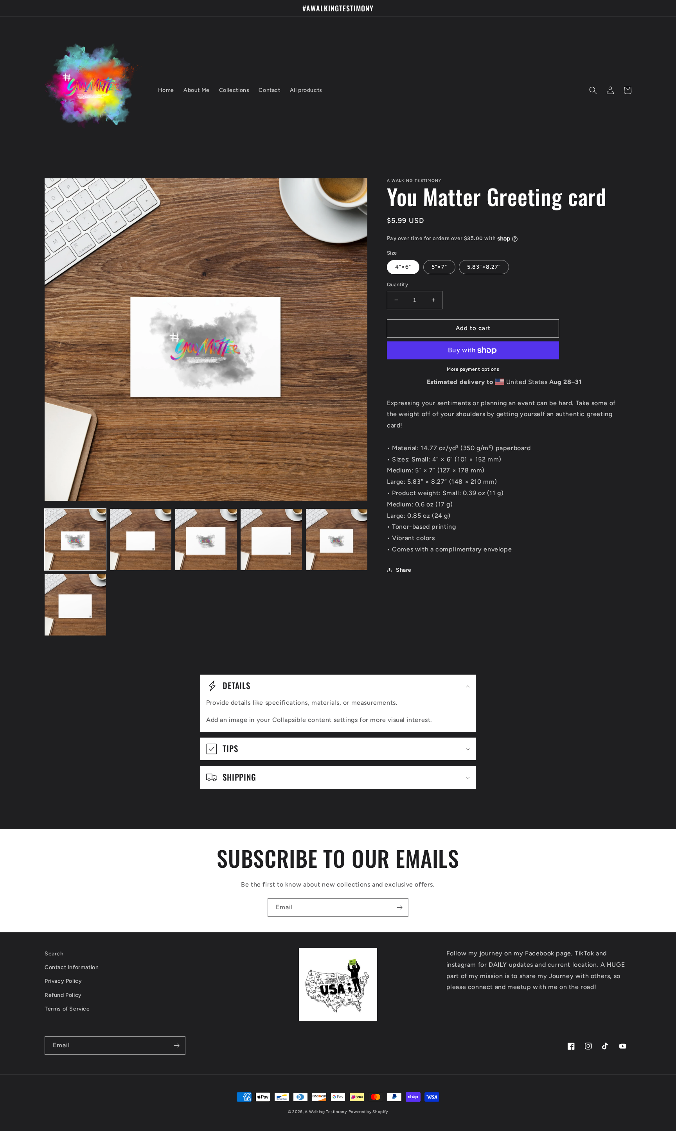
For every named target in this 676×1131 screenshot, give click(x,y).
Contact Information (72, 967)
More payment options (473, 369)
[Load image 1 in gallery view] (75, 539)
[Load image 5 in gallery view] (336, 539)
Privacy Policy (63, 981)
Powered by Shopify (368, 1111)
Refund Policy (63, 995)
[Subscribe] (399, 907)
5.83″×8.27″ (484, 267)
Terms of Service (67, 1008)
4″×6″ (403, 267)
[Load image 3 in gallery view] (206, 539)
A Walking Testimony (326, 1111)
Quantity (397, 284)
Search (54, 953)
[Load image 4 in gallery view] (271, 539)
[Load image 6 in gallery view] (75, 605)
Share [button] (404, 570)
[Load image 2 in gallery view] (140, 539)
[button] (593, 90)
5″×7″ (439, 267)
